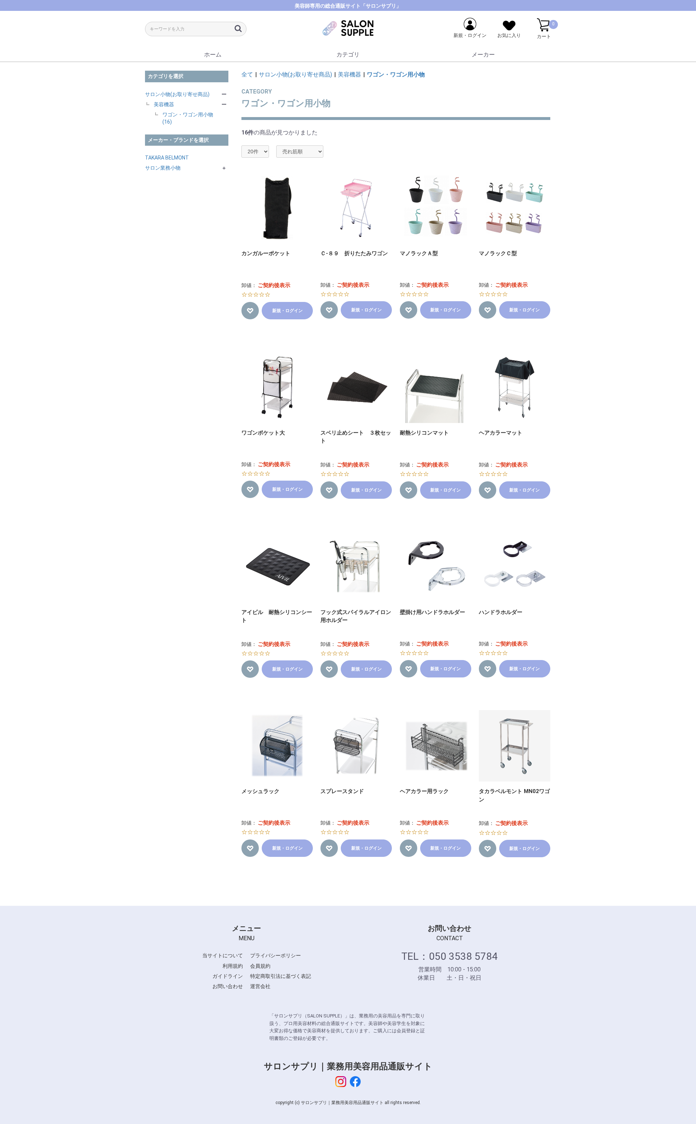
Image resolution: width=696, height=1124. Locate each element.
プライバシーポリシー (275, 955)
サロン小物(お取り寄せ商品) (177, 94)
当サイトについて (222, 955)
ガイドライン (227, 976)
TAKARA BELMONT (167, 158)
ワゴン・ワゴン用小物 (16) (187, 118)
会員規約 (260, 966)
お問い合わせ (227, 986)
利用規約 (233, 966)
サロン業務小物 (163, 168)
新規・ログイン (287, 310)
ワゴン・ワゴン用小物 (396, 74)
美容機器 (164, 104)
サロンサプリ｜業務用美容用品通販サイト (348, 1066)
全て (247, 74)
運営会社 (260, 986)
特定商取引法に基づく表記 (280, 976)
